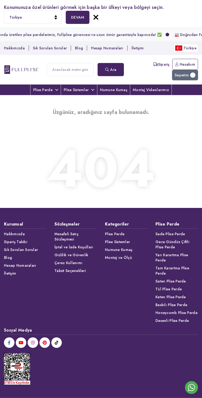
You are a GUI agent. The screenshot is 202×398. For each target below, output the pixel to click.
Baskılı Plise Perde (171, 304)
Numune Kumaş (113, 89)
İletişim (138, 48)
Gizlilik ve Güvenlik (71, 255)
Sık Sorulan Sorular (50, 48)
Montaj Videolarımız (151, 89)
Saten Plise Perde (170, 281)
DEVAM (77, 17)
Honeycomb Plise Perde (176, 312)
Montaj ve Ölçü (118, 257)
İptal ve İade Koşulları (73, 247)
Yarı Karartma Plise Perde (171, 257)
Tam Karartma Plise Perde (172, 270)
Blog (79, 48)
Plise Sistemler (76, 89)
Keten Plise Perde (170, 297)
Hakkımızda (14, 48)
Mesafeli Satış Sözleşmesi (66, 236)
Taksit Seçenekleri (70, 270)
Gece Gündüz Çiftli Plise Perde (172, 244)
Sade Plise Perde (170, 234)
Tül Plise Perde (168, 289)
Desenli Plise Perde (172, 320)
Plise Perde (43, 89)
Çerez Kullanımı (68, 262)
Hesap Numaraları (107, 48)
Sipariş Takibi (15, 241)
